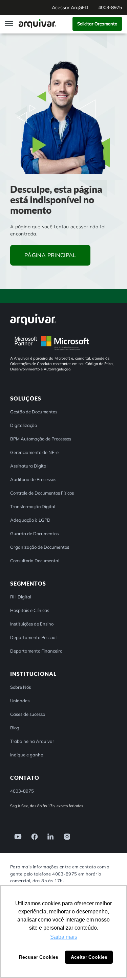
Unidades (19, 700)
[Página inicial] (38, 23)
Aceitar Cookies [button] (89, 957)
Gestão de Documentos (33, 411)
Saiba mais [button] (63, 937)
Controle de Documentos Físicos (42, 493)
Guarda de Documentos (34, 533)
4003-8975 (64, 874)
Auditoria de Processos (33, 479)
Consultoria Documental (34, 560)
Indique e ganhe (26, 754)
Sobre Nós (20, 687)
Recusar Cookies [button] (38, 957)
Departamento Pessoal (33, 637)
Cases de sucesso (27, 714)
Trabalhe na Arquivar (32, 741)
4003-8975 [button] (110, 7)
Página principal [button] (50, 255)
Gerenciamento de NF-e (34, 452)
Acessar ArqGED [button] (70, 7)
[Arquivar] (33, 319)
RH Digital (20, 596)
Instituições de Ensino (32, 624)
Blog (14, 727)
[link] (16, 836)
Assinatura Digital (28, 466)
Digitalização (23, 425)
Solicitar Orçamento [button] (97, 23)
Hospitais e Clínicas (29, 610)
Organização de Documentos (39, 547)
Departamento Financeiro (36, 651)
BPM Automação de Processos (40, 438)
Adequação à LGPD (30, 520)
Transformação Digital (32, 506)
